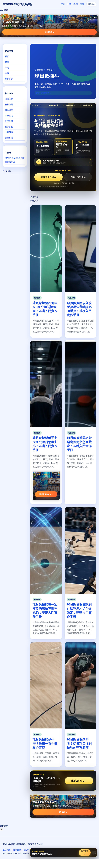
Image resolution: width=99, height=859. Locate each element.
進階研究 (9, 137)
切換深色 (91, 4)
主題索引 (7, 849)
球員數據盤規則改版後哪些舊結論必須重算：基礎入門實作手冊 (79, 309)
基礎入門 (9, 98)
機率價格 (9, 110)
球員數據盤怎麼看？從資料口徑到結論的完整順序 (79, 743)
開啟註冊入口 (48, 176)
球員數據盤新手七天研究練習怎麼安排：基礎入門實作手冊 (45, 444)
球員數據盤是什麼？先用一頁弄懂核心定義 (45, 743)
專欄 (75, 4)
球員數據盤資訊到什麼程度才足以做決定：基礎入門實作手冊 (79, 610)
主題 (69, 4)
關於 (82, 4)
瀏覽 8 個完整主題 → (43, 93)
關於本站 (28, 849)
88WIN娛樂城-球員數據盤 (17, 4)
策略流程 (9, 115)
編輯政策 (9, 78)
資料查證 (9, 104)
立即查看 (84, 852)
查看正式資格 (79, 780)
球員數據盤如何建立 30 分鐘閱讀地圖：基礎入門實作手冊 (45, 309)
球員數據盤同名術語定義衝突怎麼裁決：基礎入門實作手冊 (79, 444)
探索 (63, 4)
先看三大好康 (78, 176)
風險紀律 (9, 121)
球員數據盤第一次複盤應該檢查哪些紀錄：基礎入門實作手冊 (45, 610)
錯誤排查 (9, 126)
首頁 (7, 56)
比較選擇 (9, 132)
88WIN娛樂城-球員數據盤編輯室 (14, 160)
